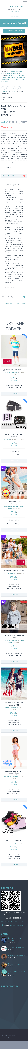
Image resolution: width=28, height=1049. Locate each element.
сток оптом (5, 81)
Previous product (8, 303)
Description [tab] (8, 176)
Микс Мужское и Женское (17, 439)
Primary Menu (25, 2)
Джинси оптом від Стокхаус (14, 939)
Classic (8, 75)
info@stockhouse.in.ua (15, 921)
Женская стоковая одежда (11, 506)
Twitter (3, 88)
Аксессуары (7, 439)
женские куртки (12, 77)
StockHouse (5, 91)
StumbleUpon (19, 88)
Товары (12, 91)
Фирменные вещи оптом (17, 956)
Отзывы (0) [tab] (7, 297)
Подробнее (14, 393)
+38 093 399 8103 (15, 16)
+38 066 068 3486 (15, 14)
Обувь (21, 843)
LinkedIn (13, 88)
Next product (20, 303)
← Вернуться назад (14, 31)
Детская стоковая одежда (11, 372)
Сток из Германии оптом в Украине (17, 972)
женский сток (19, 79)
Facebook (8, 88)
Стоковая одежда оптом (16, 964)
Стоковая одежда (13, 73)
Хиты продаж (16, 508)
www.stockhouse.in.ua (17, 925)
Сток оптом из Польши (16, 947)
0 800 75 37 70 (15, 6)
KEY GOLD (14, 75)
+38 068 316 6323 (15, 11)
